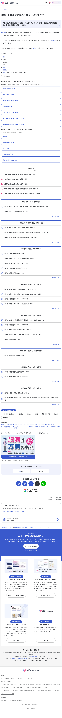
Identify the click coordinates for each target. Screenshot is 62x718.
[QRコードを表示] (24, 483)
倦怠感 (36, 414)
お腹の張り (20, 414)
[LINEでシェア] (43, 483)
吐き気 (29, 414)
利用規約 (3, 84)
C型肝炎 (3, 33)
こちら (29, 660)
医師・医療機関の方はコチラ (31, 550)
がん (4, 414)
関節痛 (5, 70)
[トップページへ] (31, 672)
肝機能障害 (6, 417)
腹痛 (4, 67)
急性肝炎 (35, 48)
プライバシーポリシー (11, 84)
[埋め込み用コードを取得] (31, 483)
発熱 (4, 57)
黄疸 (4, 72)
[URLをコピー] (18, 483)
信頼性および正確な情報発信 (19, 658)
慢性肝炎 (53, 40)
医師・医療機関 (33, 656)
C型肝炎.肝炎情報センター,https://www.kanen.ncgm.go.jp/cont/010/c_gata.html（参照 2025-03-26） (28, 424)
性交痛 (56, 414)
